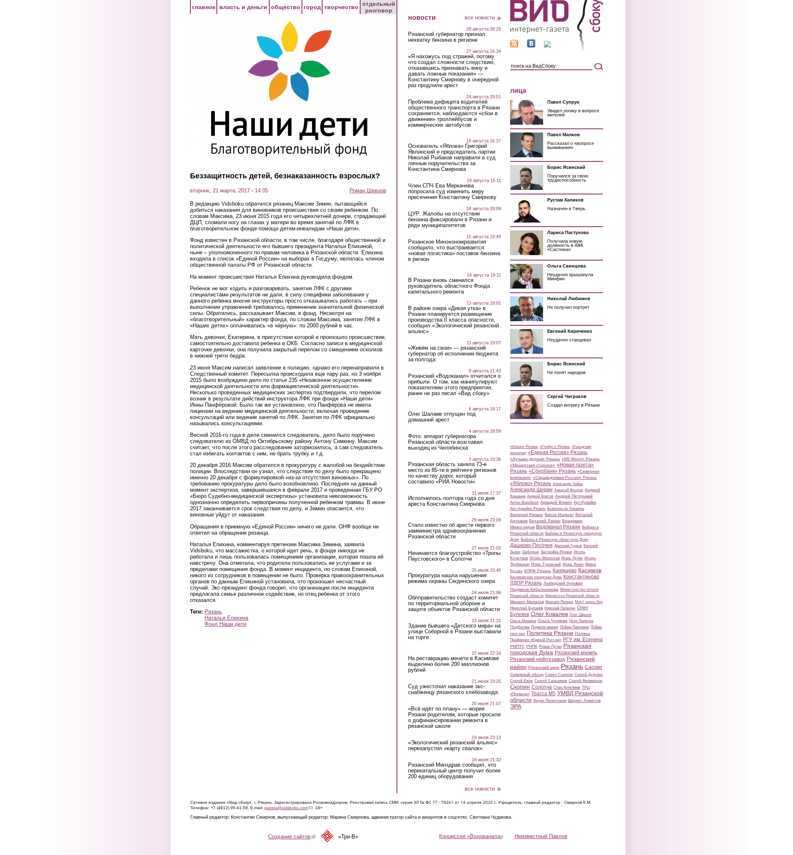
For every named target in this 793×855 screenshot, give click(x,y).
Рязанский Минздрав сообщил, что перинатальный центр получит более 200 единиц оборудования (454, 770)
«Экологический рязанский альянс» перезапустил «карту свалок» (452, 745)
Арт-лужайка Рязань (528, 509)
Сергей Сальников (550, 681)
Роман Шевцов (367, 190)
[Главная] (556, 49)
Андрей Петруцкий (574, 496)
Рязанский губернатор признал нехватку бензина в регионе (446, 37)
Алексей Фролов (568, 490)
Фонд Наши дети (225, 624)
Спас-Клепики (566, 687)
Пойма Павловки (574, 627)
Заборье (530, 551)
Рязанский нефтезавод (537, 659)
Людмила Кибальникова (534, 589)
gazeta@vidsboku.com (288, 807)
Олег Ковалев (549, 614)
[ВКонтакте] (531, 46)
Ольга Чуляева (552, 620)
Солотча (542, 687)
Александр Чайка (568, 484)
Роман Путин (550, 646)
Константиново (581, 577)
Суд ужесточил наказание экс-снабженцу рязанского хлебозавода (453, 689)
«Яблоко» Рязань (530, 483)
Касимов (589, 570)
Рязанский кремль (576, 653)
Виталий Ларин (544, 521)
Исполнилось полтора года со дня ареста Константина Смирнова (451, 501)
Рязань (213, 612)
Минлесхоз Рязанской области (572, 596)
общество (285, 7)
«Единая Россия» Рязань (557, 452)
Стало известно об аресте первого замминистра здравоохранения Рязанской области (451, 531)
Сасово (593, 667)
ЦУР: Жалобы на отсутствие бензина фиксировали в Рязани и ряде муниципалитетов (449, 219)
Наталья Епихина (226, 618)
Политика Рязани (550, 633)
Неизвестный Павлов (541, 836)
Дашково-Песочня (531, 545)
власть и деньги (243, 7)
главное (204, 7)
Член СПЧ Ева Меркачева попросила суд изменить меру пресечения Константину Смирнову (452, 191)
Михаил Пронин (559, 602)
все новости (480, 17)
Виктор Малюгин (559, 515)
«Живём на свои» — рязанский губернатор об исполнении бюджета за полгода (453, 353)
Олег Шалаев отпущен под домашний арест (442, 417)
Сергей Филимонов (585, 681)
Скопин (520, 686)
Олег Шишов (580, 615)
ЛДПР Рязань (526, 583)
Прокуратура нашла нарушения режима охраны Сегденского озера (451, 578)
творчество (341, 7)
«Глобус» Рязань (555, 447)
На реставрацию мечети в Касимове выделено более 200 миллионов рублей (453, 664)
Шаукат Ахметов (584, 700)
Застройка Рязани (556, 552)
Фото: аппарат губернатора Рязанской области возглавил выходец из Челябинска (445, 442)
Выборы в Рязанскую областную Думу (555, 540)
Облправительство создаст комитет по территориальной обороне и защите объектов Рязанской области (454, 603)
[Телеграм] (547, 46)
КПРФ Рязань (537, 570)
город (312, 7)
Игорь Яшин (573, 564)
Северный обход (527, 674)
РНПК (531, 646)
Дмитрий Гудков (568, 546)
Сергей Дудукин (589, 675)
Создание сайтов (292, 837)
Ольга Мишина (523, 621)
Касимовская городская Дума (536, 577)
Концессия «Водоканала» (471, 836)
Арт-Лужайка (585, 502)
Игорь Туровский (546, 564)
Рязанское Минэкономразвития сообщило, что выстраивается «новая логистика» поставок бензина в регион (454, 250)
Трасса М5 (543, 693)
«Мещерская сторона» (532, 465)
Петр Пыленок (581, 621)
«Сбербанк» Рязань (552, 471)
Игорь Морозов (544, 558)
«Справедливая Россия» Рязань (565, 477)
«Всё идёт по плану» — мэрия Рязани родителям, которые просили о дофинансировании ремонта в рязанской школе (454, 717)
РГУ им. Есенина (583, 639)
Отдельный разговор (378, 7)
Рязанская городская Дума (550, 649)
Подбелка (519, 627)
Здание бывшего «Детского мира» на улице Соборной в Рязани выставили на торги (454, 631)
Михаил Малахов (527, 601)
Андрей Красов (540, 496)
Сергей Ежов (521, 681)
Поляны (582, 633)
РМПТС (517, 646)
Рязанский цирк (543, 667)
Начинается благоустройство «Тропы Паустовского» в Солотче (454, 556)
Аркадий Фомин (556, 502)
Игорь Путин (572, 558)
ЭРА (515, 706)
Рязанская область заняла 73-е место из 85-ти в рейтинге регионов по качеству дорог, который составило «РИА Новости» (452, 473)
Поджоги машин (544, 627)
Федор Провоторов (549, 701)
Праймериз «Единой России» (535, 640)
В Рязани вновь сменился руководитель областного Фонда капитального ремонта (449, 286)
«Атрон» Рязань (524, 447)
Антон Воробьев (524, 502)
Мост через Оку (589, 602)
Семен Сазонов (559, 675)
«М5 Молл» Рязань (581, 459)
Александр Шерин (531, 490)
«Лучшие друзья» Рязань (535, 459)
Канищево (565, 570)
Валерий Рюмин (526, 514)
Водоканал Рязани (558, 527)
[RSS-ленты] (514, 46)
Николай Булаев (526, 608)
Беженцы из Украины (565, 509)
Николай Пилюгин (559, 608)
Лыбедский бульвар (563, 583)
